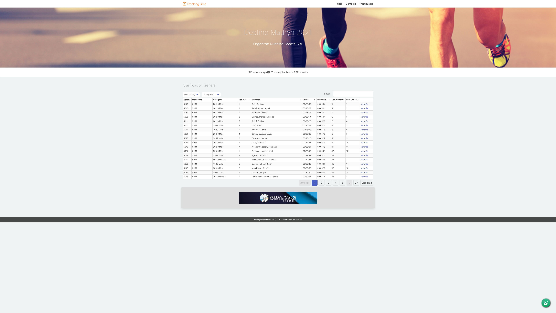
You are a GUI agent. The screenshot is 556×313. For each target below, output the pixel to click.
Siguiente (367, 182)
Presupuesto (366, 3)
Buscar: (328, 93)
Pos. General (338, 100)
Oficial (306, 100)
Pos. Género (351, 100)
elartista (299, 220)
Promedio (321, 100)
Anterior (304, 182)
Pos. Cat (242, 100)
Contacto (351, 3)
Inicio (339, 3)
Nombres (256, 100)
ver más (364, 104)
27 (356, 182)
